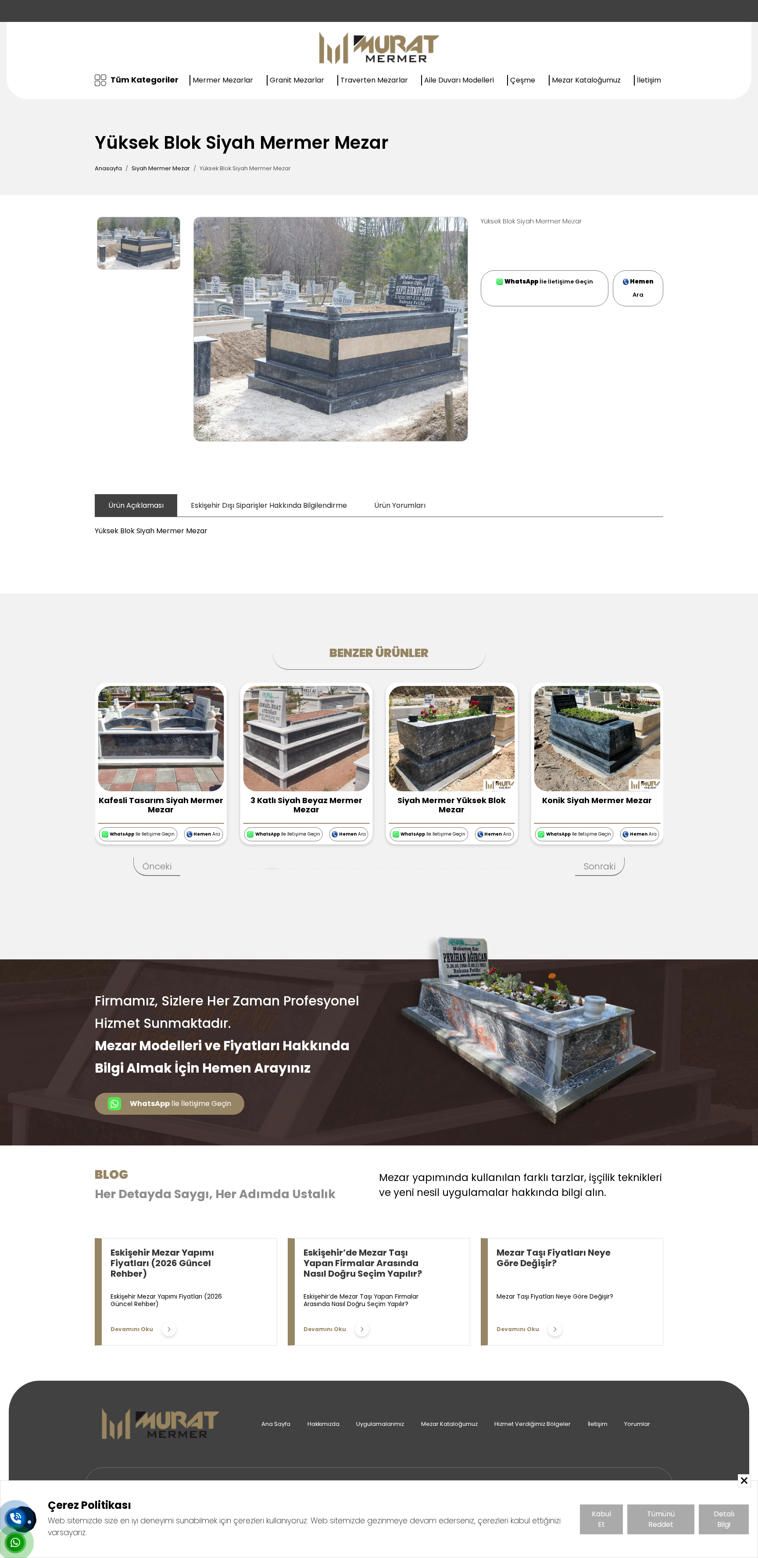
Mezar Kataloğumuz (586, 80)
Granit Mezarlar (297, 80)
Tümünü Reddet (661, 1519)
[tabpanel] (379, 526)
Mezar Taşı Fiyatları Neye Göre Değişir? (554, 1257)
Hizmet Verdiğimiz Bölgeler (532, 1424)
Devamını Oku (132, 1329)
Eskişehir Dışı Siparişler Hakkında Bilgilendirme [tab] (269, 505)
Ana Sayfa (275, 1424)
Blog (111, 1174)
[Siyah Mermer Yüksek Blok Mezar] (452, 738)
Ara (642, 288)
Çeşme (522, 80)
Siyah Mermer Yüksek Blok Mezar (451, 805)
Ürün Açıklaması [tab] (136, 505)
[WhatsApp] (15, 1542)
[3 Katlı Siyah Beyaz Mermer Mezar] (306, 738)
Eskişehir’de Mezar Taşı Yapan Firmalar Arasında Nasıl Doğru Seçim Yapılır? (363, 1263)
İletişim (649, 80)
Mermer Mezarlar (223, 80)
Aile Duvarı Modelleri (459, 80)
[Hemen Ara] (15, 1518)
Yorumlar (637, 1424)
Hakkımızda (323, 1424)
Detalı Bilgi (724, 1519)
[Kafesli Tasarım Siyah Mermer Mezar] (161, 738)
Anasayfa (108, 168)
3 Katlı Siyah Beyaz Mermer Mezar (306, 805)
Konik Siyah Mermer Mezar (597, 800)
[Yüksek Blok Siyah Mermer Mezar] (331, 329)
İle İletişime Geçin (548, 281)
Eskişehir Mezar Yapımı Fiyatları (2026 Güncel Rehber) (162, 1263)
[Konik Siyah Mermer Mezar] (597, 738)
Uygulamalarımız (380, 1424)
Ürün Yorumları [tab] (399, 505)
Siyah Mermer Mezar (161, 168)
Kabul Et (601, 1519)
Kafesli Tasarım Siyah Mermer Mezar (161, 805)
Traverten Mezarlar (374, 80)
